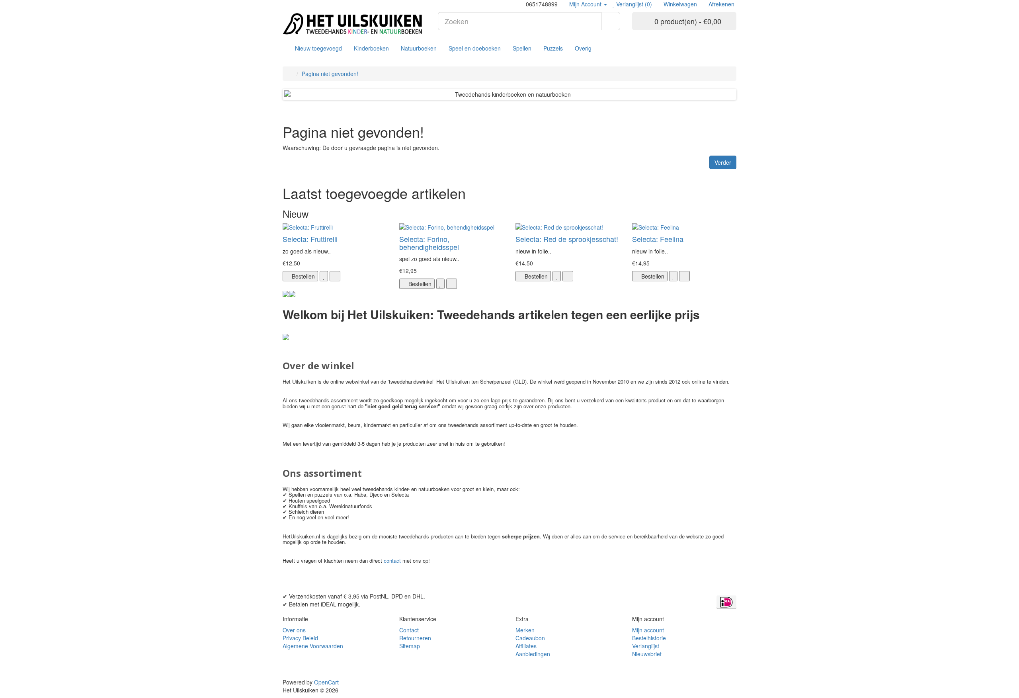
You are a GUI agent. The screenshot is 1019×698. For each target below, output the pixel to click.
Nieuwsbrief (647, 654)
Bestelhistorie (649, 638)
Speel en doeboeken (475, 48)
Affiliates (526, 646)
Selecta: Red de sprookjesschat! (566, 239)
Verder (722, 162)
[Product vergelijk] (335, 276)
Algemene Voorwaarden (313, 646)
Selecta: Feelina (657, 239)
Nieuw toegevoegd (318, 48)
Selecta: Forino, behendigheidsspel (429, 243)
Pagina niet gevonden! (330, 74)
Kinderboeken (371, 48)
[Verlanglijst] (324, 276)
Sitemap (409, 646)
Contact (409, 630)
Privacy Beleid (300, 638)
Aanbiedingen (532, 654)
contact (392, 560)
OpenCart (326, 682)
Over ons (294, 630)
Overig (583, 48)
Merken (525, 630)
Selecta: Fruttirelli (310, 239)
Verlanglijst (645, 646)
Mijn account (648, 630)
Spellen (522, 48)
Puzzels (553, 48)
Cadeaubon (530, 638)
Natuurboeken (419, 48)
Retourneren (415, 638)
